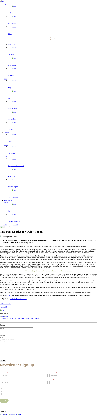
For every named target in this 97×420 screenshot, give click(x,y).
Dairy (4, 391)
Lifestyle (6, 132)
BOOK (5, 225)
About (6, 202)
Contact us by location (6, 318)
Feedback (38, 318)
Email (51, 379)
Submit (4, 401)
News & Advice (8, 200)
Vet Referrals (8, 157)
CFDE (8, 295)
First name (4, 373)
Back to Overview (5, 304)
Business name (5, 379)
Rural (4, 394)
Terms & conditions (19, 318)
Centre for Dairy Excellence (18, 299)
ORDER (15, 225)
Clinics (6, 145)
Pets (5, 4)
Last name (53, 373)
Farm (5, 79)
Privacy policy (30, 318)
